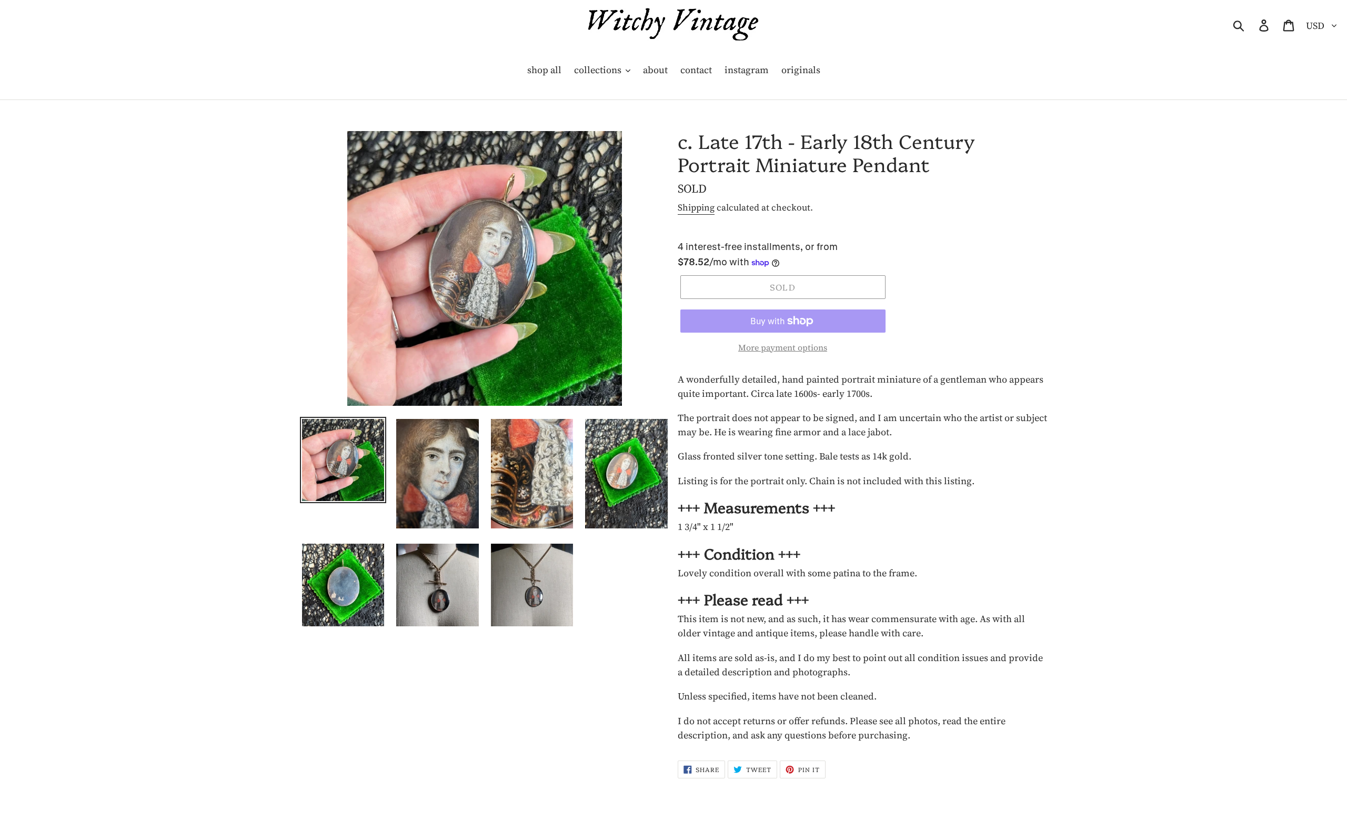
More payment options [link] (782, 347)
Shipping (696, 207)
